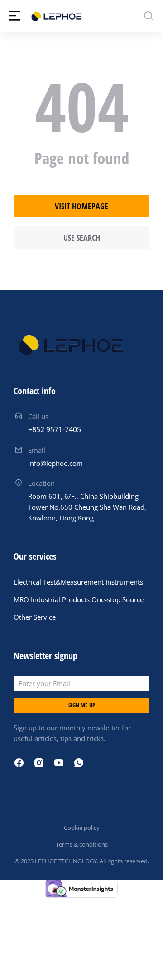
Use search (81, 237)
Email (36, 450)
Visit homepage (81, 206)
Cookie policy (82, 828)
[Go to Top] (144, 939)
